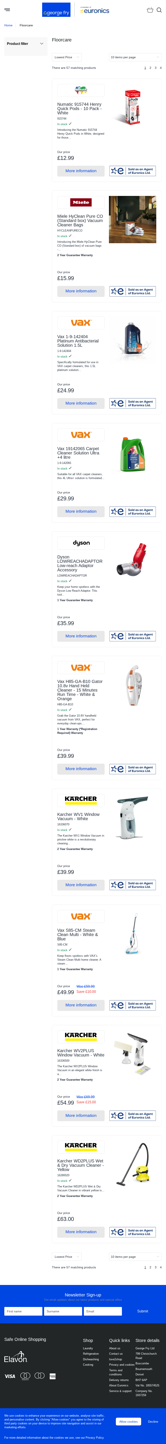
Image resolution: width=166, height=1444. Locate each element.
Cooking (88, 1364)
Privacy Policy (95, 1437)
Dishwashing (91, 1359)
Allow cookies (128, 1421)
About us (114, 1348)
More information (81, 171)
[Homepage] (58, 10)
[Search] (159, 10)
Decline (153, 1421)
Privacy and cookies (122, 1364)
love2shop (115, 1359)
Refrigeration (91, 1353)
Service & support (120, 1391)
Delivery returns (119, 1380)
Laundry (88, 1348)
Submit (142, 1311)
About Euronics (118, 1385)
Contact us (116, 1353)
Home (8, 25)
